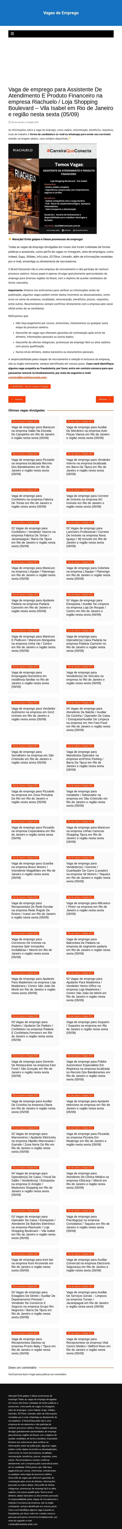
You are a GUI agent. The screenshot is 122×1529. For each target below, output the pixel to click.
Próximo (103, 399)
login (33, 1374)
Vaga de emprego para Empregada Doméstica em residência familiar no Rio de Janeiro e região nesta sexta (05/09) (30, 679)
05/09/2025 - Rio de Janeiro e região (30, 386)
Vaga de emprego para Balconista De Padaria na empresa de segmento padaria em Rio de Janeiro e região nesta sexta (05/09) (88, 946)
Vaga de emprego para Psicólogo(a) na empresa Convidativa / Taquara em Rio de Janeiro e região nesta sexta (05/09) (88, 1223)
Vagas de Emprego (61, 12)
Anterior (18, 399)
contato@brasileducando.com (27, 377)
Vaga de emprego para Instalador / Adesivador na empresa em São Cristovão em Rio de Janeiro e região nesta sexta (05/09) (87, 798)
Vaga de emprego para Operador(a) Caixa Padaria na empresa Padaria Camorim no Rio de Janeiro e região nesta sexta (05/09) (86, 643)
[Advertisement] (61, 60)
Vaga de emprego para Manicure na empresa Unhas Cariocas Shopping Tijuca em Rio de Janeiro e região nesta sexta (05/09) (88, 834)
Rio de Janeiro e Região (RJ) (25, 122)
